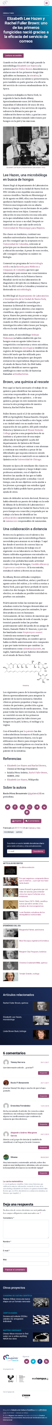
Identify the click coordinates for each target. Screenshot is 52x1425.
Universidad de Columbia (15, 244)
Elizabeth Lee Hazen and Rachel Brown (26, 765)
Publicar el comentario (15, 1269)
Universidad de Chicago (29, 459)
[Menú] (46, 3)
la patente (29, 731)
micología (27, 348)
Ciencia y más (8, 13)
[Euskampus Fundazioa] (40, 1379)
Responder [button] (43, 1073)
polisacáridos (10, 518)
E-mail (6, 1251)
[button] (7, 807)
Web (5, 1260)
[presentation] (26, 870)
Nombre (7, 1242)
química (19, 832)
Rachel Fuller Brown (22, 69)
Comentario (8, 1218)
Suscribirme (38, 851)
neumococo (12, 521)
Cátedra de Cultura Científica (23, 1410)
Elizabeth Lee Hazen (27, 65)
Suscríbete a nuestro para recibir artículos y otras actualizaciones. (25, 844)
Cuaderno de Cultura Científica (17, 1296)
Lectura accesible (13, 55)
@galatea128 (35, 793)
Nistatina (26, 685)
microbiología (24, 289)
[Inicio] (5, 3)
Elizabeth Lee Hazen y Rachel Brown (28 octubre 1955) (26, 167)
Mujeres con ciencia (16, 1415)
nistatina (34, 75)
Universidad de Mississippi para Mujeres (24, 228)
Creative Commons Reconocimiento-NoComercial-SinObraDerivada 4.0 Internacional (25, 1418)
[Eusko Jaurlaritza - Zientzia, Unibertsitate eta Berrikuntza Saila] (26, 1396)
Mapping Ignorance (12, 1330)
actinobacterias (20, 374)
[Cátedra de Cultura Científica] (16, 1379)
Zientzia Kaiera (10, 1313)
